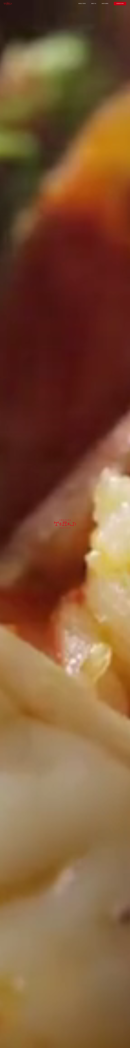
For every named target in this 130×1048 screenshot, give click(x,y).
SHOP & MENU (105, 3)
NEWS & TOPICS (82, 3)
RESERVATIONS (120, 3)
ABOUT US (93, 3)
